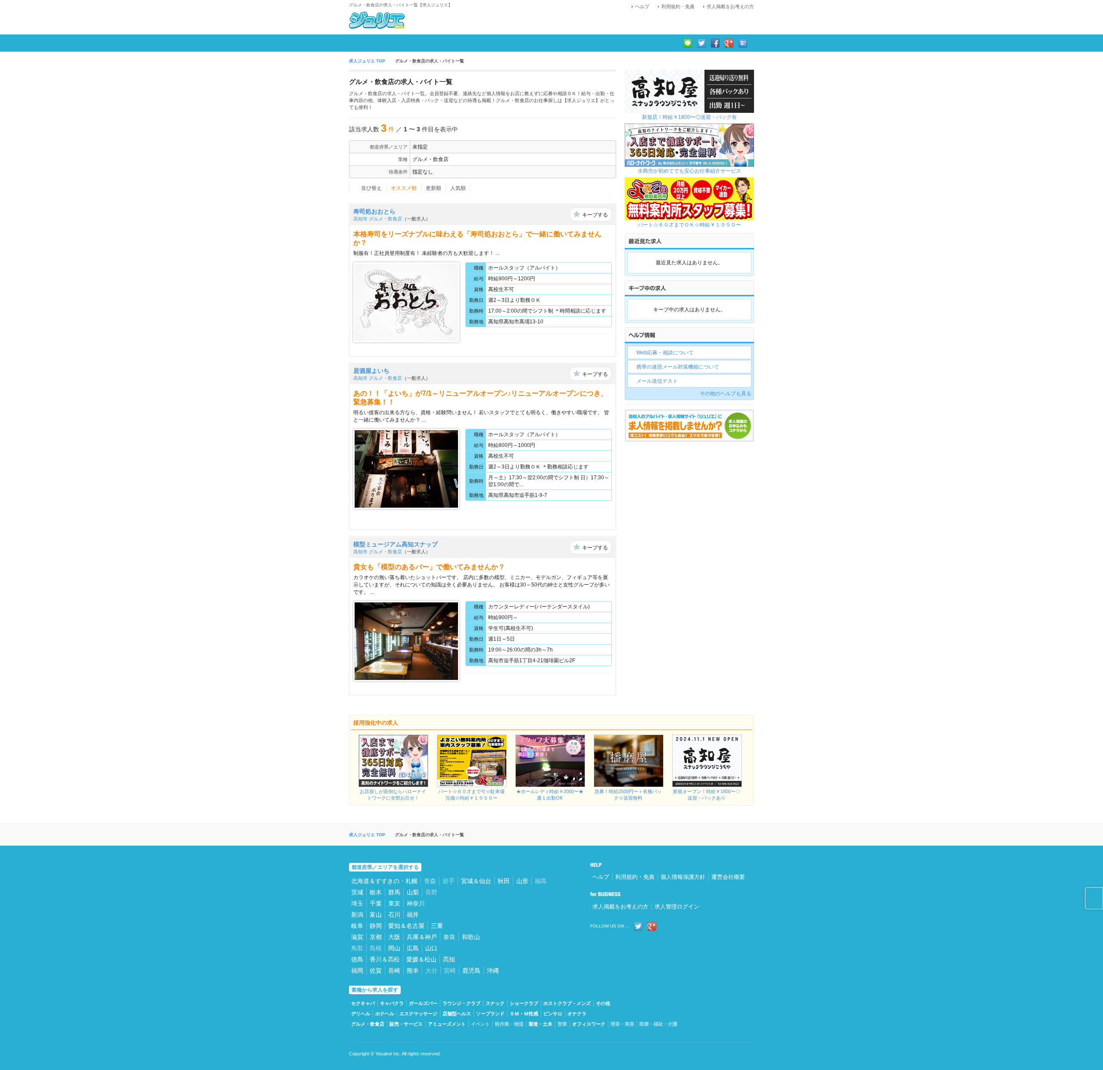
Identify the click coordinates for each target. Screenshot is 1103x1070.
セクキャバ (363, 1003)
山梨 (413, 892)
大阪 (394, 937)
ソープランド (490, 1013)
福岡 (357, 970)
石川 (394, 914)
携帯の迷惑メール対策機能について (677, 367)
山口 (431, 948)
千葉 (376, 903)
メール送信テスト (657, 381)
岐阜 (357, 925)
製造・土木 (540, 1024)
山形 (522, 881)
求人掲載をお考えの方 (730, 6)
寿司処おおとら (374, 211)
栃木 (376, 892)
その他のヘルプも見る (725, 394)
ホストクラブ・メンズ (567, 1003)
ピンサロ (552, 1013)
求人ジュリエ (377, 20)
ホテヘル (384, 1013)
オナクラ (576, 1013)
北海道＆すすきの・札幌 (384, 881)
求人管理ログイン (676, 906)
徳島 (357, 959)
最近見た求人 (519, 43)
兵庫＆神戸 (422, 937)
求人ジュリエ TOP (367, 61)
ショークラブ (524, 1003)
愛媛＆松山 (421, 959)
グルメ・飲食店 (367, 1024)
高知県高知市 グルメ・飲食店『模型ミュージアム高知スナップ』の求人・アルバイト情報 (573, 683)
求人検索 (369, 43)
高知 (449, 959)
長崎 (394, 970)
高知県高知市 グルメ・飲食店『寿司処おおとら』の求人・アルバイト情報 (573, 345)
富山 (376, 914)
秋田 (504, 881)
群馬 (394, 892)
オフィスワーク (588, 1024)
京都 (376, 937)
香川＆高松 (385, 959)
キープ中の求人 (462, 43)
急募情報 (411, 43)
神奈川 (416, 903)
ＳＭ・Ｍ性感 (524, 1013)
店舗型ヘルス (456, 1013)
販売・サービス (406, 1024)
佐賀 (376, 970)
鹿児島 (471, 970)
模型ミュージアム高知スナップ (395, 544)
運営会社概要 (728, 877)
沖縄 (493, 970)
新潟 (357, 914)
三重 (437, 925)
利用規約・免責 (678, 6)
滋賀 (357, 937)
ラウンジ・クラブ (461, 1003)
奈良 (449, 937)
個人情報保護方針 (683, 877)
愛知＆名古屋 (406, 925)
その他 (603, 1003)
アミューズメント (447, 1024)
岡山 (394, 948)
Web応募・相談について (665, 353)
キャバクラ (392, 1003)
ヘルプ (642, 6)
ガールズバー (423, 1003)
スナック (495, 1003)
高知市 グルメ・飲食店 (377, 218)
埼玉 (357, 903)
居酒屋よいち (371, 370)
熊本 (413, 970)
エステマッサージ (418, 1013)
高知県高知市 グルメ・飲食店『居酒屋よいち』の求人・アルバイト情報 (573, 518)
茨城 (357, 892)
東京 (394, 903)
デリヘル (360, 1013)
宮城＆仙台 (476, 881)
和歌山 (471, 937)
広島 (413, 948)
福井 (413, 914)
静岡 (376, 925)
